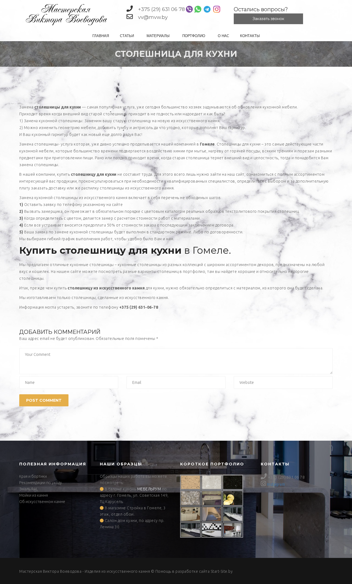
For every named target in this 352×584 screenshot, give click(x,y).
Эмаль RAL (28, 489)
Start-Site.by (222, 571)
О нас (223, 35)
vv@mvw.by (153, 17)
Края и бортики (33, 476)
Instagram (276, 484)
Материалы (158, 35)
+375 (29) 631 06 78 (161, 9)
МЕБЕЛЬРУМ (149, 489)
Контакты (250, 35)
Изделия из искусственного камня (117, 571)
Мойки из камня (33, 495)
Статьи (127, 35)
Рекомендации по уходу (40, 482)
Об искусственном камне (42, 501)
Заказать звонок (268, 18)
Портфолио (193, 35)
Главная (100, 35)
